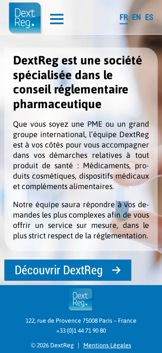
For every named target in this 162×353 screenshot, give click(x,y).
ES (149, 17)
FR (124, 17)
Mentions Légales (107, 345)
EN (136, 17)
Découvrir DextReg (59, 270)
